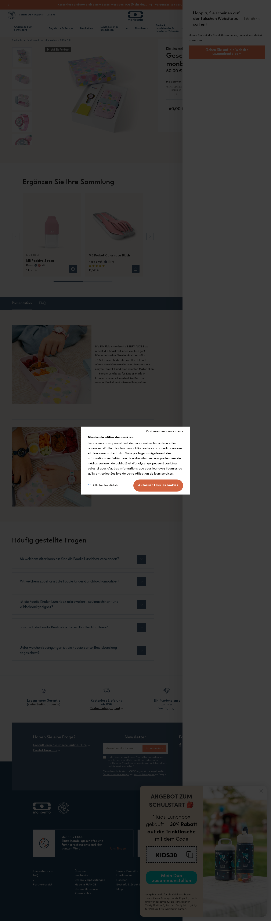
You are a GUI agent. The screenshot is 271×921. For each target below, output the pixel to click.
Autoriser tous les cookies (158, 485)
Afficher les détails (105, 485)
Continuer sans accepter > (164, 431)
